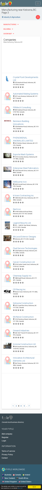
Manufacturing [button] (9, 24)
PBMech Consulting (22, 107)
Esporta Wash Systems (23, 154)
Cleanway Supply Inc (22, 276)
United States (25, 482)
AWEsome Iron (20, 182)
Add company (7, 434)
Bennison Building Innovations (21, 122)
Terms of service (8, 451)
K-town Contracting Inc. (23, 195)
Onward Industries (21, 330)
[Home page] (6, 3)
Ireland (27, 475)
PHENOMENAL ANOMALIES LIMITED (23, 139)
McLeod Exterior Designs (24, 236)
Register (5, 437)
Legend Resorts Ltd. (22, 223)
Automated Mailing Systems (25, 94)
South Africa (23, 478)
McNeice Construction (23, 317)
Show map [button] (7, 34)
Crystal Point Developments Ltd (25, 78)
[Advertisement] (20, 59)
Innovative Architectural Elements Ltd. (23, 359)
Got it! (34, 487)
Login (4, 441)
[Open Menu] (37, 3)
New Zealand (9, 478)
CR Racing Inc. (19, 289)
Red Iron (17, 209)
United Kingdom (10, 482)
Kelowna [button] (7, 29)
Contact (5, 458)
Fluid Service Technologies (25, 248)
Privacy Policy (7, 454)
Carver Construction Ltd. (24, 262)
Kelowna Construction (23, 303)
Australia (7, 475)
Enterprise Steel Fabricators (26, 168)
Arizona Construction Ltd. (24, 344)
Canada (18, 475)
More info (20, 488)
